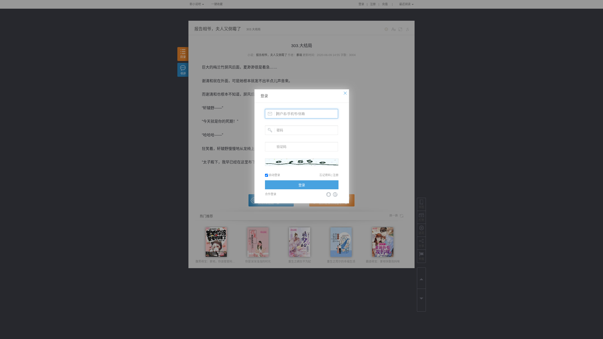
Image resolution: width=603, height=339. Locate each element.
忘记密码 (325, 175)
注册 (335, 175)
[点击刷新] (301, 162)
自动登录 (274, 175)
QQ (328, 194)
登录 (264, 96)
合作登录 (270, 194)
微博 (335, 194)
